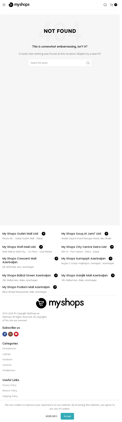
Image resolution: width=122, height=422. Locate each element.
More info (52, 416)
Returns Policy (9, 390)
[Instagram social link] (10, 334)
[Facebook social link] (4, 334)
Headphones (8, 370)
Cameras (7, 364)
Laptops (6, 353)
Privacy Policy (9, 385)
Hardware (7, 359)
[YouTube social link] (16, 334)
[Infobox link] (23, 234)
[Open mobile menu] (4, 5)
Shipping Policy (10, 396)
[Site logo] (19, 4)
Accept (67, 416)
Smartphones (9, 348)
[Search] (105, 5)
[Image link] (60, 302)
